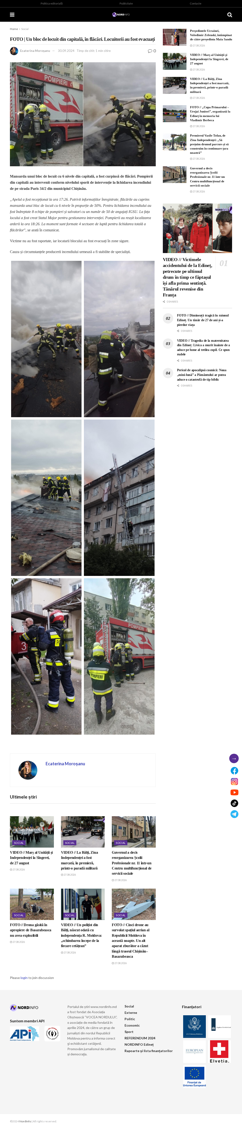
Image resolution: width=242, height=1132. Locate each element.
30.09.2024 (66, 51)
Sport (129, 1032)
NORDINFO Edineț (139, 1044)
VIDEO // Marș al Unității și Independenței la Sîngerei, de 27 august (31, 857)
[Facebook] (234, 770)
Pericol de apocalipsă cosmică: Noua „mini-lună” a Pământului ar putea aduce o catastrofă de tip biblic (201, 374)
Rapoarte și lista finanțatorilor (149, 1051)
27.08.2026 (18, 869)
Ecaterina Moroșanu (35, 51)
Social (25, 29)
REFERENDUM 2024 (140, 1038)
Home (14, 29)
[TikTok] (234, 803)
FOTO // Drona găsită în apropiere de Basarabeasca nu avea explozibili (30, 930)
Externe (131, 1013)
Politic (130, 1019)
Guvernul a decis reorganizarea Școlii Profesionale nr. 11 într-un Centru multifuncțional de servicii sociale (131, 863)
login (24, 978)
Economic (132, 1025)
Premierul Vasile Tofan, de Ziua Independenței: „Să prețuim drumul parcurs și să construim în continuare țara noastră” (209, 144)
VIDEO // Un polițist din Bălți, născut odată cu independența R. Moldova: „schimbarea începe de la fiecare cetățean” (81, 935)
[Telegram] (234, 814)
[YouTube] (234, 792)
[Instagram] (234, 781)
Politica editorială (52, 3)
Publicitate (126, 3)
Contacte (195, 3)
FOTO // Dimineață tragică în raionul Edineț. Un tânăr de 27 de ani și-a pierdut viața (203, 320)
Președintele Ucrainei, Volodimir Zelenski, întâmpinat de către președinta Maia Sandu (211, 35)
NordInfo (25, 1121)
